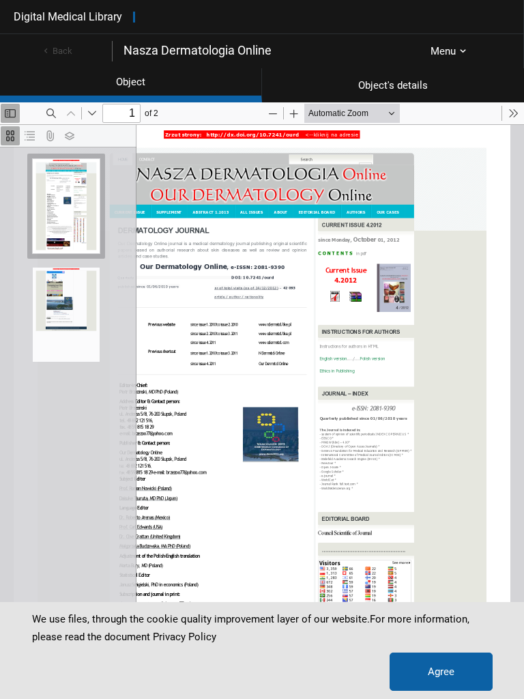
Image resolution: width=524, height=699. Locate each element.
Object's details (393, 85)
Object (130, 82)
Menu (443, 51)
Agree (441, 672)
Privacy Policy (184, 637)
